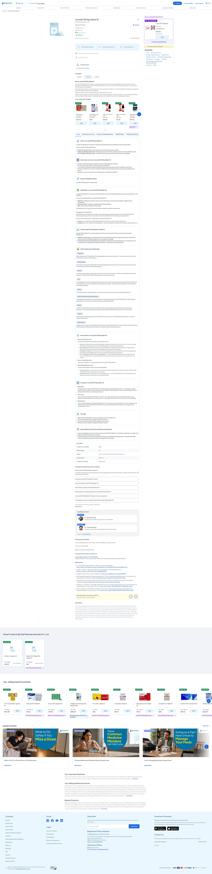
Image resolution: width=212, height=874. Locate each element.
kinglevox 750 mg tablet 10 (128, 804)
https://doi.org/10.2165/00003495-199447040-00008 (117, 590)
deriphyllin (128, 778)
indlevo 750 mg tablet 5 (114, 804)
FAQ (6, 851)
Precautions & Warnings (164, 57)
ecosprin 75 (103, 776)
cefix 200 (121, 778)
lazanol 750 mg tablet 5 (85, 806)
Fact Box (148, 65)
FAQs (154, 65)
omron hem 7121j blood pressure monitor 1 (125, 793)
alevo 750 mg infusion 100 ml (86, 803)
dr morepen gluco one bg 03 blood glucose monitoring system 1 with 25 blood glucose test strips (112, 787)
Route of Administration (105, 134)
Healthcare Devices (141, 8)
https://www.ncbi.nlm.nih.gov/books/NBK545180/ (91, 571)
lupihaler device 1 (82, 789)
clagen (88, 778)
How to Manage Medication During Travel (157, 760)
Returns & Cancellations (52, 840)
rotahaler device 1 (122, 786)
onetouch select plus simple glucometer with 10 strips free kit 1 (128, 791)
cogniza (79, 776)
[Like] (131, 596)
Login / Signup (199, 3)
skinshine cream (94, 776)
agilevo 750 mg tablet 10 (71, 803)
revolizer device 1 (122, 789)
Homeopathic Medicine (167, 8)
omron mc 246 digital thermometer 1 (76, 791)
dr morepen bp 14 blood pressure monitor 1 (105, 786)
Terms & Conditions (51, 831)
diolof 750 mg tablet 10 (126, 803)
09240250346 (93, 557)
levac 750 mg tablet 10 (124, 806)
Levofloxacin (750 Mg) (83, 68)
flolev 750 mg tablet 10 (73, 804)
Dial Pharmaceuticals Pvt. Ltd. (82, 22)
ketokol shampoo (137, 776)
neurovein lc (105, 778)
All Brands (8, 845)
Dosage (157, 59)
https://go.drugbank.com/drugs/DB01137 (113, 574)
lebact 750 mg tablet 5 (99, 806)
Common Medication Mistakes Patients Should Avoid (91, 760)
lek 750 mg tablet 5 (111, 806)
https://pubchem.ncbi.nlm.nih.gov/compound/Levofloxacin (102, 582)
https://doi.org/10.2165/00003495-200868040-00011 (116, 586)
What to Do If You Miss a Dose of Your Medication (20, 760)
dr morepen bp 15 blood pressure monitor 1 (98, 791)
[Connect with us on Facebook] (52, 820)
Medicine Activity (132, 134)
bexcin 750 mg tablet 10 (112, 803)
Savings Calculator (10, 858)
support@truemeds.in (81, 557)
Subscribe (134, 826)
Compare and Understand (158, 41)
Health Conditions (64, 8)
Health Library (9, 829)
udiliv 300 (73, 776)
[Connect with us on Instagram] (47, 820)
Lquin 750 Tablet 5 (162, 23)
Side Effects (120, 134)
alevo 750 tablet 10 (100, 803)
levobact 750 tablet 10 (71, 808)
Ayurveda (8, 836)
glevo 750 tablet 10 (101, 804)
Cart (209, 3)
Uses (78, 134)
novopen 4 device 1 (107, 795)
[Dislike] (136, 596)
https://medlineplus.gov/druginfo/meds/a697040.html (108, 578)
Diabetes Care (117, 8)
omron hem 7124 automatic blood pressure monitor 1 (102, 789)
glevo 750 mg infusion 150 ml (88, 804)
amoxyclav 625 (111, 776)
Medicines (18, 8)
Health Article (9, 823)
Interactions (149, 59)
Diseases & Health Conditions (13, 833)
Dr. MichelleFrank (90, 517)
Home (4, 11)
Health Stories (9, 826)
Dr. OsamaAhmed (90, 527)
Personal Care (40, 8)
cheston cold (86, 776)
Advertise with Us (10, 861)
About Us (7, 820)
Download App (188, 3)
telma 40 (67, 776)
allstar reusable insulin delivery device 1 (102, 793)
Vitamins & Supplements (91, 8)
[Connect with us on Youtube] (57, 820)
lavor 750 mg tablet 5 (73, 806)
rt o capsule (120, 776)
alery (99, 778)
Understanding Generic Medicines (14, 839)
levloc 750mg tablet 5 (137, 806)
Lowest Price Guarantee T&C (54, 843)
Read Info (137, 25)
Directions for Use (88, 134)
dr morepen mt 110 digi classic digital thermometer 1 (79, 786)
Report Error (78, 506)
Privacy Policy (50, 834)
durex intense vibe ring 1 (94, 795)
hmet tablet (127, 776)
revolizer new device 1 (119, 795)
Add (81, 123)
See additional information (23, 869)
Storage (164, 59)
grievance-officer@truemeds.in (99, 849)
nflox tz (75, 778)
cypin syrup (94, 778)
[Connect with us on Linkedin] (61, 820)
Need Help (8, 848)
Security (7, 855)
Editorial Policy (87, 534)
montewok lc (68, 778)
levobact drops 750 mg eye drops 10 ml (89, 808)
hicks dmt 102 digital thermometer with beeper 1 (78, 793)
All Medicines (8, 842)
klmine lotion (81, 778)
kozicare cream (114, 778)
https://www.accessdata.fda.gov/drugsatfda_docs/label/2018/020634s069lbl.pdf (102, 567)
